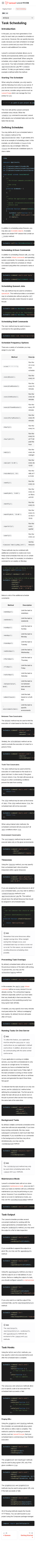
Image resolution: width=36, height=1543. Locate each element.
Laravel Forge (6, 93)
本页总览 (6, 18)
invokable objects (17, 231)
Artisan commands (17, 257)
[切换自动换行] (28, 102)
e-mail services (28, 1280)
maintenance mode (16, 1186)
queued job (5, 293)
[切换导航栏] (3, 2)
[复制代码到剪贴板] (32, 102)
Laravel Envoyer (18, 1434)
